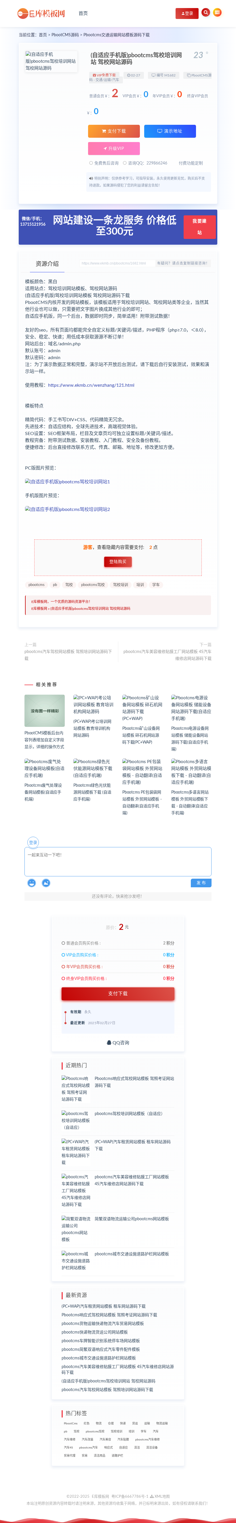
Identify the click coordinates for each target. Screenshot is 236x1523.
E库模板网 (39, 608)
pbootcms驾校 (93, 585)
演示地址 (172, 131)
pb (55, 585)
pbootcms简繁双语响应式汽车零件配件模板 (101, 1350)
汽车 (156, 1431)
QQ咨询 (120, 1043)
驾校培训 (120, 585)
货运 (135, 1423)
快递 (123, 1423)
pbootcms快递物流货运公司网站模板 (95, 1332)
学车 (156, 585)
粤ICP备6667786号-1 (130, 1497)
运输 (147, 1423)
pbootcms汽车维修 (147, 1439)
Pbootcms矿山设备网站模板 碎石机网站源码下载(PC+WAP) (140, 735)
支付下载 (116, 131)
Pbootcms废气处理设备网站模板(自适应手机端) (43, 792)
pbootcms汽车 (88, 1447)
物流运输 (162, 1423)
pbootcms (36, 585)
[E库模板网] (43, 13)
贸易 (84, 1455)
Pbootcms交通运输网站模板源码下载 (116, 35)
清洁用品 (99, 1455)
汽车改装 (87, 1439)
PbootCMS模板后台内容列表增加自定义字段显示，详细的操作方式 (44, 740)
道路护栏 (117, 1455)
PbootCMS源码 (65, 35)
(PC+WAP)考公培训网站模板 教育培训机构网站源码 (92, 728)
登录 (33, 843)
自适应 (123, 1447)
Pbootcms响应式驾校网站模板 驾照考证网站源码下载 (109, 1315)
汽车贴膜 (123, 1439)
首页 (83, 13)
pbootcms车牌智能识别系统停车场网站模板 (101, 1341)
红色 (87, 1423)
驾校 (69, 585)
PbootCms (70, 1423)
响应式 (108, 1447)
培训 (140, 585)
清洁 (137, 1447)
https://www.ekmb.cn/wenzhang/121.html (91, 385)
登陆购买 (118, 562)
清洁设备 (152, 1447)
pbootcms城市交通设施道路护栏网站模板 (132, 1254)
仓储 (111, 1423)
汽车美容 (105, 1439)
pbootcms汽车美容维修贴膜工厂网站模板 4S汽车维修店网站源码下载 (167, 655)
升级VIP (115, 149)
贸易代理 (69, 1455)
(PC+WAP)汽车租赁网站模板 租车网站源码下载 (104, 1306)
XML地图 (162, 1497)
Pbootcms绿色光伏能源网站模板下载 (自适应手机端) (92, 792)
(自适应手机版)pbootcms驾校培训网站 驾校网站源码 (90, 608)
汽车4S (68, 1447)
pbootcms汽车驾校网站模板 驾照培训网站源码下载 (68, 655)
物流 (99, 1423)
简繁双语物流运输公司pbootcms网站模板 (132, 1219)
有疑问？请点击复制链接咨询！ (183, 263)
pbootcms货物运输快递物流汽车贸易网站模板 (103, 1324)
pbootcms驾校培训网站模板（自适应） (130, 1114)
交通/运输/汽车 (107, 80)
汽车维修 (69, 1439)
